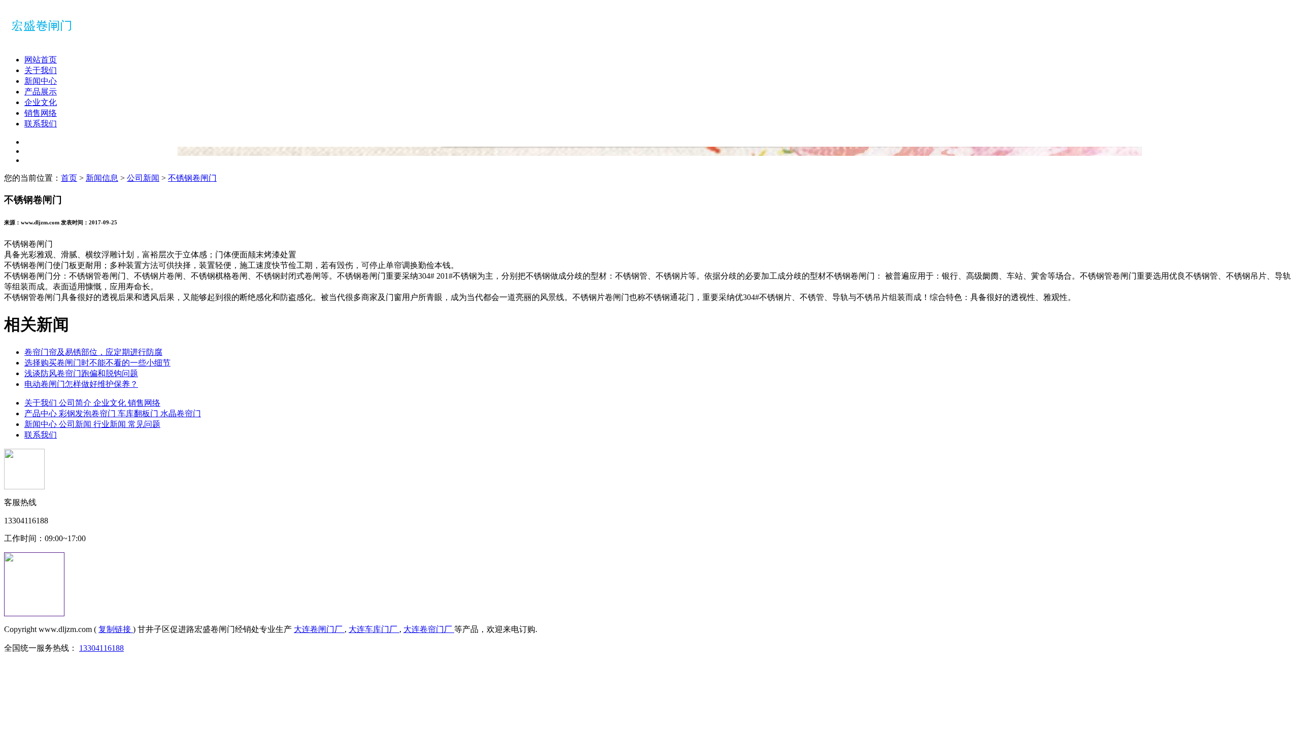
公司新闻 (143, 178)
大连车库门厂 (374, 629)
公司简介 (76, 402)
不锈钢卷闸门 (192, 178)
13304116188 (101, 648)
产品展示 (40, 91)
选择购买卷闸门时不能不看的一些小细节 (97, 362)
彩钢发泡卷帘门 (88, 413)
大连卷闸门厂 (319, 629)
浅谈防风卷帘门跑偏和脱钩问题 (81, 373)
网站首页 (40, 59)
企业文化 (40, 102)
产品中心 (41, 413)
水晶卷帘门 (180, 413)
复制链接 (115, 629)
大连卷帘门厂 (428, 629)
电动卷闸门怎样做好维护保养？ (81, 384)
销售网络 (40, 113)
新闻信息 (102, 178)
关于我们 (40, 70)
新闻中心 (40, 81)
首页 (69, 178)
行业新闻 (110, 424)
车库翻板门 (139, 413)
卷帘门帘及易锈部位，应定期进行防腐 (93, 352)
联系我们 (40, 123)
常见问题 (144, 424)
